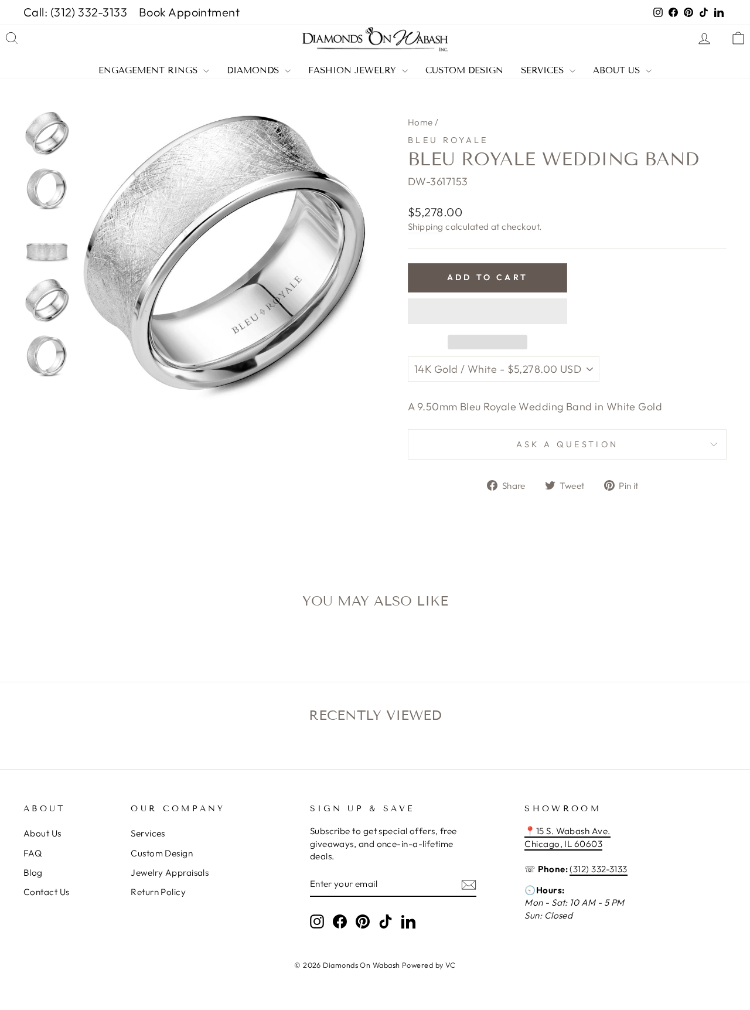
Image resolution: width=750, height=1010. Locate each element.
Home (420, 122)
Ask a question (567, 444)
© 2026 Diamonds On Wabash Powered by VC (375, 965)
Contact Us (46, 891)
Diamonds (254, 70)
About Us (618, 70)
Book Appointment (189, 12)
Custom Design (464, 70)
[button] (487, 311)
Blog (33, 872)
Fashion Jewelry (353, 70)
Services (544, 70)
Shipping (426, 226)
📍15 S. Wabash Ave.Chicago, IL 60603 (567, 837)
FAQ (32, 853)
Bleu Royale (448, 140)
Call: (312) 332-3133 (75, 12)
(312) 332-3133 (598, 869)
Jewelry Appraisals (170, 872)
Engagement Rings (149, 70)
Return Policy (158, 891)
